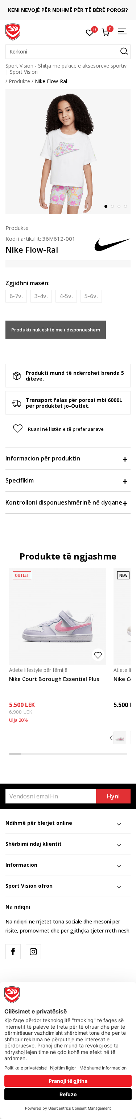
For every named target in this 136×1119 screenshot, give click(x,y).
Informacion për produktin (42, 458)
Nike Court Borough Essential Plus (54, 678)
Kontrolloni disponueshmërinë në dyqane (63, 502)
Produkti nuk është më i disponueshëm (55, 329)
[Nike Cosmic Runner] (120, 738)
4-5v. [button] (66, 296)
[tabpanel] (68, 151)
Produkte (19, 81)
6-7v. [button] (16, 296)
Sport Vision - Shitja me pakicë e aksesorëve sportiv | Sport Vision (66, 68)
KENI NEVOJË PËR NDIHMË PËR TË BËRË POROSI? (63, 10)
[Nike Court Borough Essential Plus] (57, 616)
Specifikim (19, 480)
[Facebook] (13, 951)
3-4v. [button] (41, 296)
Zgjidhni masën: (27, 283)
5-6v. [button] (91, 296)
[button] (68, 51)
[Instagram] (33, 951)
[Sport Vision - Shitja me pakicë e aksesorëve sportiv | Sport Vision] (12, 31)
